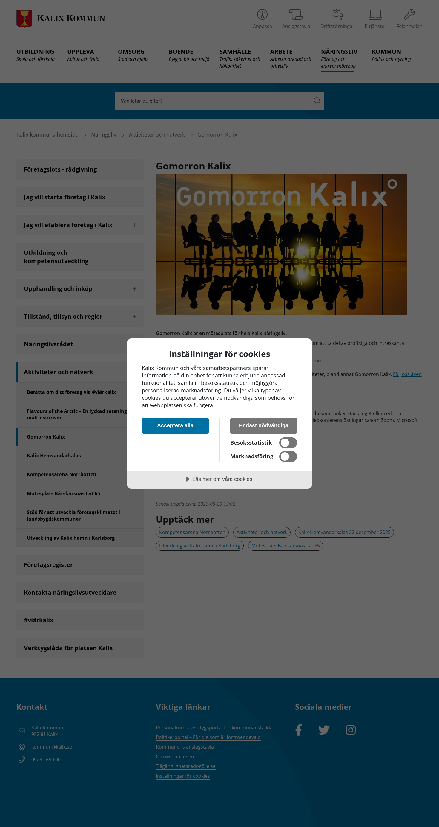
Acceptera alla (175, 425)
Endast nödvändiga (263, 425)
